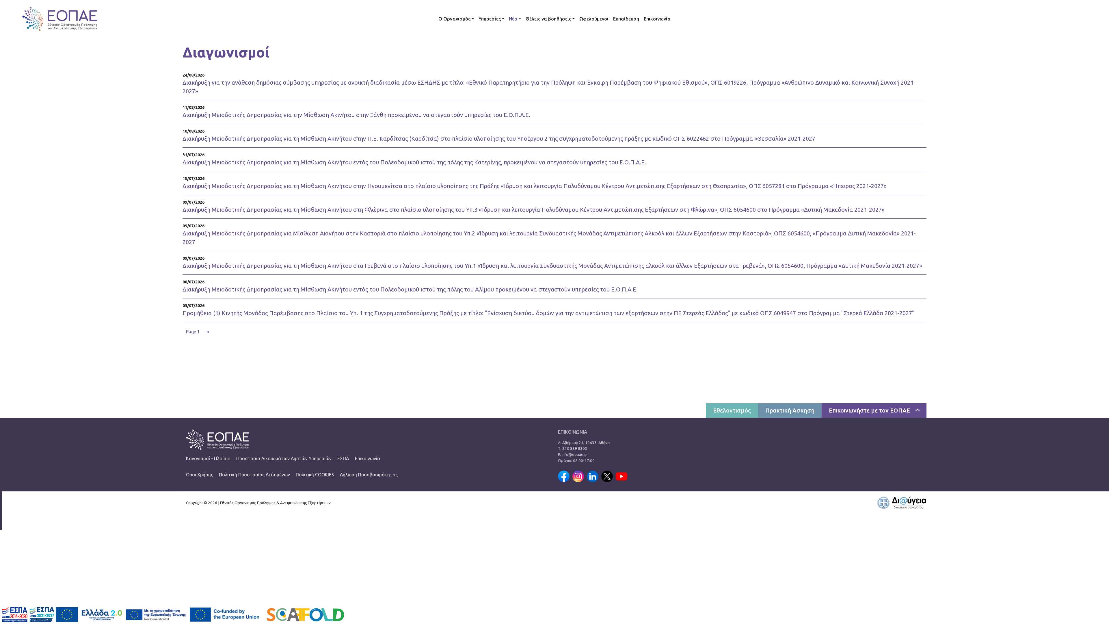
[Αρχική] (59, 19)
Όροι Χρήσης (199, 474)
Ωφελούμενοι (594, 18)
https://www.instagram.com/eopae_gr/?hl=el (578, 476)
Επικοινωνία (657, 18)
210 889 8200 (574, 448)
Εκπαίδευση (626, 18)
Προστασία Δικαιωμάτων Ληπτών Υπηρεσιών (284, 458)
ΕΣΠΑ (343, 458)
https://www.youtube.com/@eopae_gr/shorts (621, 476)
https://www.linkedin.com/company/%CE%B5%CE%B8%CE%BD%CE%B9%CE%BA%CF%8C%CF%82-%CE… (592, 476)
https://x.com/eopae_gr (607, 476)
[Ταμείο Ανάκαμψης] (134, 614)
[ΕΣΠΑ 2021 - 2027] (54, 614)
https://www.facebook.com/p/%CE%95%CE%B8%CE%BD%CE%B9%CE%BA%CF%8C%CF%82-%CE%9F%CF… (564, 476)
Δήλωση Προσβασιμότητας (369, 474)
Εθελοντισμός (732, 410)
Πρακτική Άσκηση (789, 410)
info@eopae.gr (575, 454)
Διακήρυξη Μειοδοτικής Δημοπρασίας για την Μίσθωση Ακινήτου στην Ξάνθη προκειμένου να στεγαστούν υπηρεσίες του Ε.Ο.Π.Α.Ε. (356, 115)
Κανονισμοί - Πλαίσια (208, 458)
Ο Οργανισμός (454, 18)
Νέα (513, 18)
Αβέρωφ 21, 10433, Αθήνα (586, 442)
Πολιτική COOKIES (315, 474)
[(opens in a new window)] (901, 502)
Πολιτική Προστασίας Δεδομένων (254, 474)
